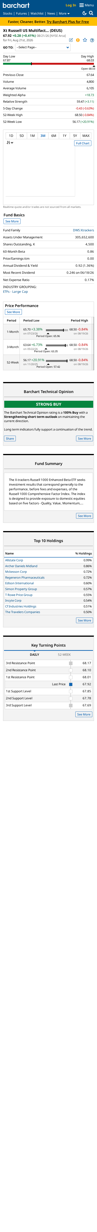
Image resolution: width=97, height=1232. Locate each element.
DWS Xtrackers (83, 230)
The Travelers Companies (22, 612)
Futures (21, 13)
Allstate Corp (14, 560)
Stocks (7, 13)
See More (12, 221)
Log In (71, 5)
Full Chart (82, 143)
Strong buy (48, 404)
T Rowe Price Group (18, 595)
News (51, 13)
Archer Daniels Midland (21, 566)
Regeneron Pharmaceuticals (24, 577)
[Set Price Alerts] (77, 40)
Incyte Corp (13, 600)
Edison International (19, 583)
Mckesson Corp (16, 571)
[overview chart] (48, 174)
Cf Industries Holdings (20, 606)
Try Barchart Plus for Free (68, 21)
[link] (91, 40)
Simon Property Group (21, 589)
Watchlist (37, 13)
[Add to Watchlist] (84, 40)
